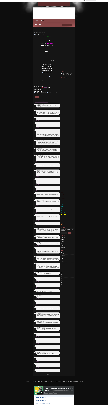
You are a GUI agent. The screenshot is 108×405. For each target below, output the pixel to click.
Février (63, 263)
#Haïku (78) (62, 239)
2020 (61, 278)
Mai (62, 258)
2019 (61, 280)
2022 (61, 274)
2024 (61, 270)
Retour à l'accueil (47, 374)
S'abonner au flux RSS (61, 224)
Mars (62, 261)
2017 (61, 284)
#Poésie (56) (62, 241)
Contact (42, 20)
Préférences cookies (81, 381)
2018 (61, 282)
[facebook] (81, 0)
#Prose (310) (63, 237)
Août (62, 253)
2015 (61, 288)
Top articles (45, 381)
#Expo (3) (62, 245)
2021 (61, 276)
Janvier (63, 264)
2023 (61, 272)
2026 (61, 252)
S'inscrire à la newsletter (37, 89)
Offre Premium (67, 381)
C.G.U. (56, 381)
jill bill (39, 24)
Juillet (62, 255)
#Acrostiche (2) (63, 247)
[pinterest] (84, 0)
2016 (61, 286)
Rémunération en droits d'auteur (61, 381)
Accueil (37, 20)
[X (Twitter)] (83, 0)
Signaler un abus (52, 381)
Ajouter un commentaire (41, 101)
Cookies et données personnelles (74, 381)
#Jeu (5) (62, 243)
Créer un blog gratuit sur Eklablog (39, 381)
